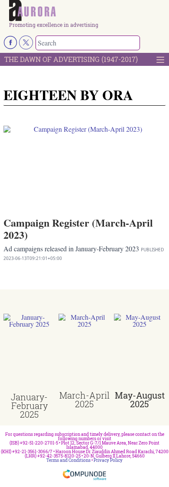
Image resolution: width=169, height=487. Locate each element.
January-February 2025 (29, 405)
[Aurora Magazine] (87, 11)
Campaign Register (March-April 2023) (78, 228)
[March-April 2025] (84, 352)
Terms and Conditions (68, 460)
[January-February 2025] (29, 353)
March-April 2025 (84, 399)
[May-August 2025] (140, 352)
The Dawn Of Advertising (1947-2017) (71, 59)
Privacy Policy (108, 460)
